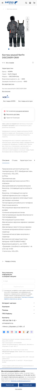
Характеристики (26, 160)
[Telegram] (16, 332)
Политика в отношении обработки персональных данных (18, 298)
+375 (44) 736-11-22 (8, 320)
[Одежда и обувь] (3, 9)
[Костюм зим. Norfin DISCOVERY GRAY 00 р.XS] (18, 31)
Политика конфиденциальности (20, 381)
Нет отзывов (10, 62)
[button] (8, 49)
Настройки (18, 389)
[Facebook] (8, 332)
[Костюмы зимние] (6, 9)
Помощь (5, 310)
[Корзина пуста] (34, 3)
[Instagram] (12, 332)
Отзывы (14, 160)
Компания (6, 307)
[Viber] (31, 332)
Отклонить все (27, 385)
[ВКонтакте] (4, 332)
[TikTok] (27, 332)
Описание (5, 160)
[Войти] (30, 3)
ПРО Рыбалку (7, 314)
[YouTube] (20, 332)
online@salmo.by (7, 323)
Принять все (10, 385)
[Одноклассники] (24, 332)
